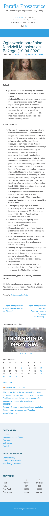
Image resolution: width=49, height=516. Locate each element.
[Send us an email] (22, 26)
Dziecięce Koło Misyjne (12, 460)
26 (41, 373)
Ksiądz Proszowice (35, 54)
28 (10, 376)
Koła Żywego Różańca (12, 463)
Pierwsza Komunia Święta (13, 437)
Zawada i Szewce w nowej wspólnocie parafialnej (23, 407)
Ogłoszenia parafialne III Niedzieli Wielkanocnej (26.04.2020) (13, 308)
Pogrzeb (6, 446)
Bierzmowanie (8, 440)
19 (41, 370)
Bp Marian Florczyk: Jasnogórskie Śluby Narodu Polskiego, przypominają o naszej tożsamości (23, 396)
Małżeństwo (7, 443)
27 (4, 376)
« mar (5, 382)
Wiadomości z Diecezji (15, 387)
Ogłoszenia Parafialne (19, 295)
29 (16, 376)
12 (41, 368)
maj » (11, 382)
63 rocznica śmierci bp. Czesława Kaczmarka (22, 392)
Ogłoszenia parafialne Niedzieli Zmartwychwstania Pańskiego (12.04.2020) (37, 311)
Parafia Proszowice (25, 5)
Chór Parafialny (9, 457)
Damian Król (31, 509)
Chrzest (6, 434)
